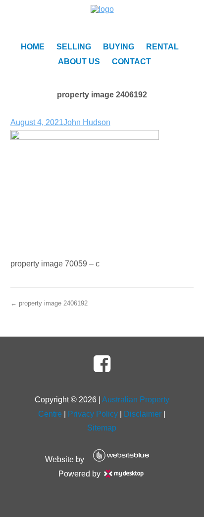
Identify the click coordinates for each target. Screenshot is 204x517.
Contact (131, 61)
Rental (162, 47)
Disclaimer (142, 414)
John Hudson (86, 122)
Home (33, 47)
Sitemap (101, 428)
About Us (79, 61)
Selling (73, 47)
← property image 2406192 (49, 303)
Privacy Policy (93, 414)
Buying (118, 47)
